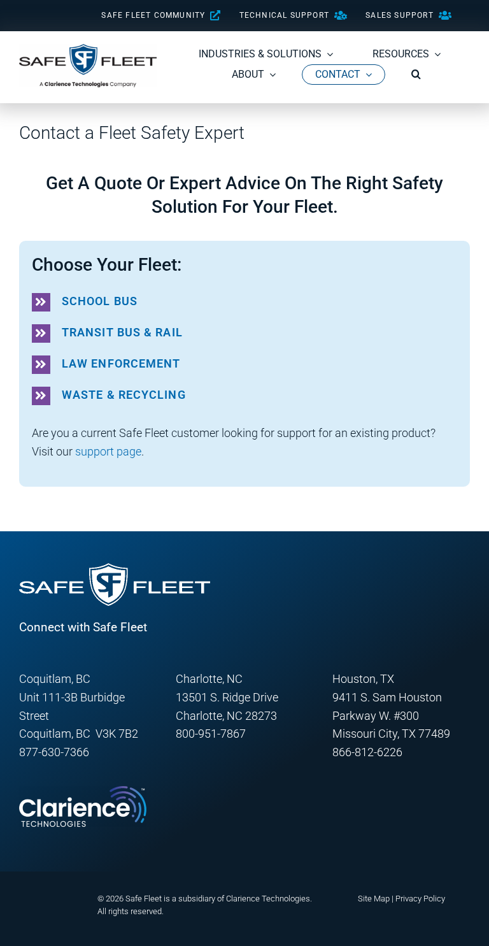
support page (108, 451)
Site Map (374, 898)
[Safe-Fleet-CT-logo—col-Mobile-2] (88, 49)
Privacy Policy (420, 898)
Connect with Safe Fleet (83, 627)
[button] (416, 74)
